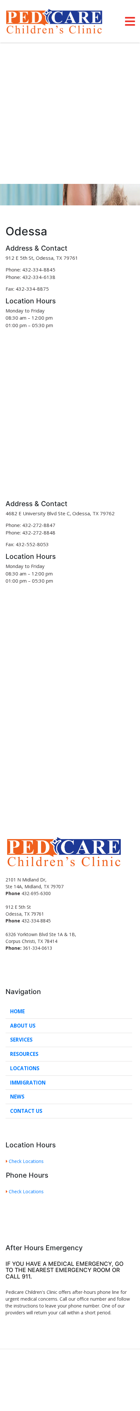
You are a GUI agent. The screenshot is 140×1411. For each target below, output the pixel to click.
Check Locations (27, 1161)
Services (21, 1039)
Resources (24, 1054)
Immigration (28, 1082)
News (17, 1096)
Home (17, 1011)
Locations (24, 1068)
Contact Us (26, 1111)
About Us (22, 1025)
